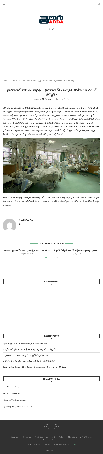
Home (5, 81)
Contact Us (26, 437)
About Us (14, 437)
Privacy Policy (58, 437)
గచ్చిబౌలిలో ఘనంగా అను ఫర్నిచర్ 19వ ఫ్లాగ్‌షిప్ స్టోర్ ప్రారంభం (25, 355)
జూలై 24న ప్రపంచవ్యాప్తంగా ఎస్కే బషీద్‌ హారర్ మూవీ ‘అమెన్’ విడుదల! (29, 361)
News (15, 81)
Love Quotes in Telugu (11, 387)
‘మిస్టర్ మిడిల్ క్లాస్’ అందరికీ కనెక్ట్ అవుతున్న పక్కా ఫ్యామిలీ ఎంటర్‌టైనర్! (29, 349)
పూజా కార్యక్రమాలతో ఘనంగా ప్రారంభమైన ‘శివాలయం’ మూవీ (27, 250)
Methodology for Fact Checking (80, 437)
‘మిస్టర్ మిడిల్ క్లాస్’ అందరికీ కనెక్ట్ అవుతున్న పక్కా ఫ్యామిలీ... (76, 250)
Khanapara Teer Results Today (14, 400)
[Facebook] (49, 29)
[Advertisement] (51, 56)
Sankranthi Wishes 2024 (12, 393)
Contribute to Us (41, 437)
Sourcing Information (51, 440)
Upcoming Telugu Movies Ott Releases (17, 407)
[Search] (99, 4)
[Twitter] (53, 29)
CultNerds (73, 444)
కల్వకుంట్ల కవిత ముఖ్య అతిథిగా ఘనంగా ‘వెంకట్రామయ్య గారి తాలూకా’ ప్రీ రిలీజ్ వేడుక (34, 367)
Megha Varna (47, 99)
